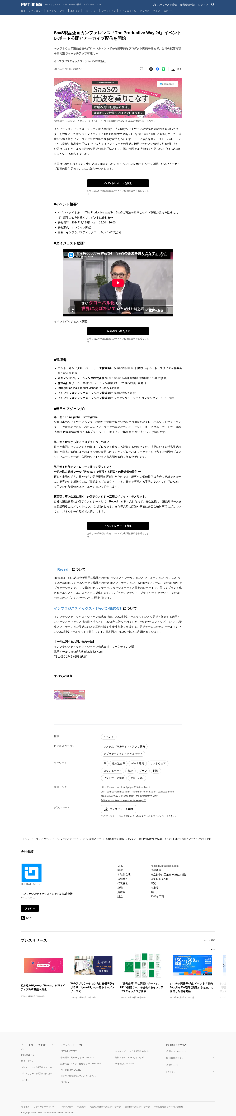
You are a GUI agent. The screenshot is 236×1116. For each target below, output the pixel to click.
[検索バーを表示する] (213, 4)
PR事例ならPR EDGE (124, 1063)
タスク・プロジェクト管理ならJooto (132, 1051)
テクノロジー (36, 10)
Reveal (62, 569)
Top (23, 10)
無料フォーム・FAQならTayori (129, 1057)
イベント (108, 736)
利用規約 (81, 1106)
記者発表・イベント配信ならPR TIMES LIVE (80, 1063)
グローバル (136, 777)
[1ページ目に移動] (211, 949)
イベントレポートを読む (118, 183)
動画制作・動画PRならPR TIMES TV (77, 1057)
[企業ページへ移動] (31, 875)
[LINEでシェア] (163, 69)
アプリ (63, 10)
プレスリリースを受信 (165, 4)
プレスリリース (43, 839)
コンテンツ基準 (66, 1106)
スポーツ (168, 10)
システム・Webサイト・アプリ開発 (124, 746)
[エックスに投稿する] (151, 69)
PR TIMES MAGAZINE (70, 1069)
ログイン (203, 4)
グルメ (156, 10)
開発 (155, 770)
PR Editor (64, 1082)
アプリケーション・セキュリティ (122, 753)
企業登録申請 (187, 4)
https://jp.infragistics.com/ (165, 865)
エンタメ (75, 10)
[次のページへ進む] (224, 965)
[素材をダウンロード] (173, 69)
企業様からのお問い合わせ (137, 1106)
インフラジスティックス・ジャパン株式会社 (88, 608)
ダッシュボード (112, 770)
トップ (26, 839)
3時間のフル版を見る (118, 331)
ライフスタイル (127, 10)
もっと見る (209, 940)
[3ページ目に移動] (214, 949)
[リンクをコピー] (179, 69)
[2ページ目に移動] (213, 949)
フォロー (30, 908)
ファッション (108, 10)
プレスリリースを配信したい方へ (36, 1073)
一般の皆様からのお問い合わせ (168, 1106)
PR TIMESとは (28, 1054)
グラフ (143, 770)
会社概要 (25, 1106)
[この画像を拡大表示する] (69, 694)
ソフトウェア (158, 763)
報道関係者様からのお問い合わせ (105, 1106)
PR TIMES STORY (68, 1051)
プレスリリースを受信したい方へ (36, 1067)
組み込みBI (118, 763)
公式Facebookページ (176, 1051)
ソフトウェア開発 (113, 777)
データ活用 (137, 763)
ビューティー (90, 10)
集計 (130, 770)
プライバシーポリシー (44, 1106)
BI (104, 763)
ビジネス (144, 10)
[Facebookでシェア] (157, 69)
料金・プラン (27, 1061)
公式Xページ (172, 1065)
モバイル (51, 10)
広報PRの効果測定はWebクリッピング (78, 1076)
